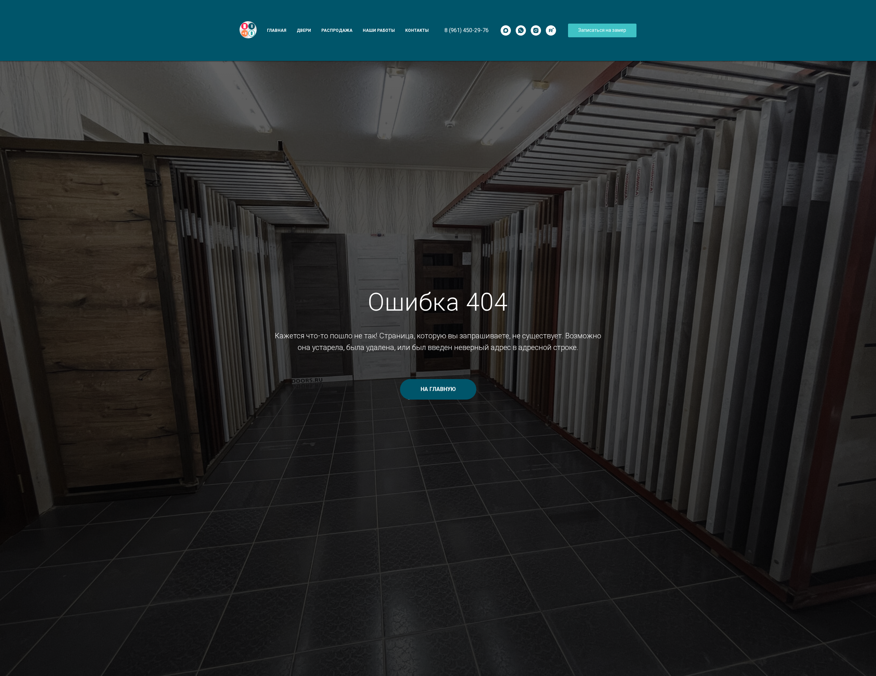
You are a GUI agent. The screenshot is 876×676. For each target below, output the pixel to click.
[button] (602, 30)
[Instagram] (536, 30)
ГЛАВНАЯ (276, 30)
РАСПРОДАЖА (336, 30)
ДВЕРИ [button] (304, 30)
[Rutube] (551, 30)
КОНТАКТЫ (417, 30)
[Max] (506, 30)
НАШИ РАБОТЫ (379, 30)
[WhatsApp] (521, 30)
